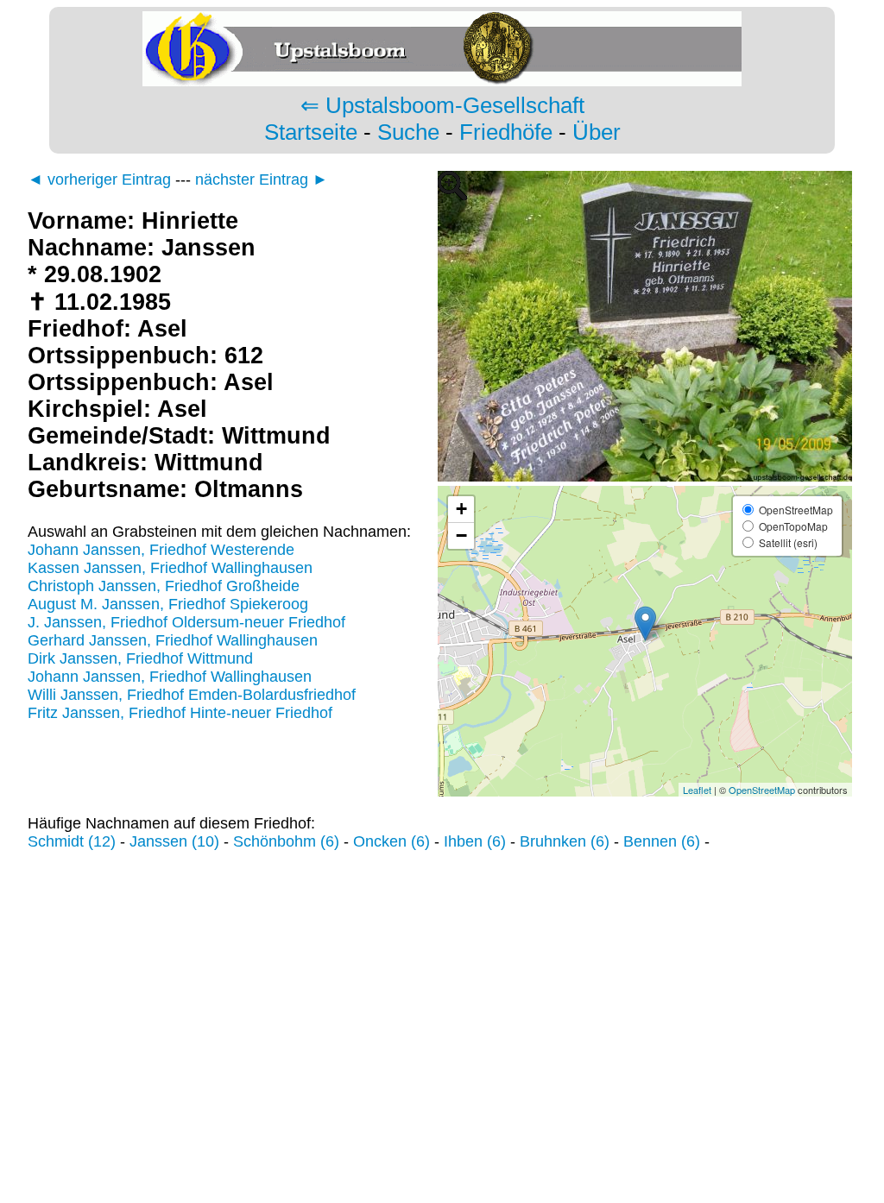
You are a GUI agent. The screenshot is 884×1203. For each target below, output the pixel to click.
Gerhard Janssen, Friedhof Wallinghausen (173, 640)
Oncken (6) (391, 841)
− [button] (461, 535)
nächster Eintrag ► (261, 179)
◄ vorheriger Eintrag (99, 179)
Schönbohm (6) (286, 841)
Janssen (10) (174, 841)
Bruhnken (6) (564, 841)
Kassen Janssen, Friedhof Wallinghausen (170, 567)
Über (596, 132)
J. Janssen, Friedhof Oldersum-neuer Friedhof (186, 622)
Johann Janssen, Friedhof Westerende (161, 549)
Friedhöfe (505, 132)
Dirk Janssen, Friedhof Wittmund (140, 658)
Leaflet (697, 790)
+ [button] (461, 509)
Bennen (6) (661, 841)
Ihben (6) (475, 841)
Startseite (310, 132)
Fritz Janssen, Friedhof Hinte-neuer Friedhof (180, 712)
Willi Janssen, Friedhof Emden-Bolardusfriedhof (192, 694)
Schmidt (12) (72, 841)
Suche (408, 132)
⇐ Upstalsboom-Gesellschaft (442, 105)
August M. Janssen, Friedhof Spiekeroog (168, 604)
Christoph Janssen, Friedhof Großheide (164, 586)
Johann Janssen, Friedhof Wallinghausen (170, 676)
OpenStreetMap (762, 790)
